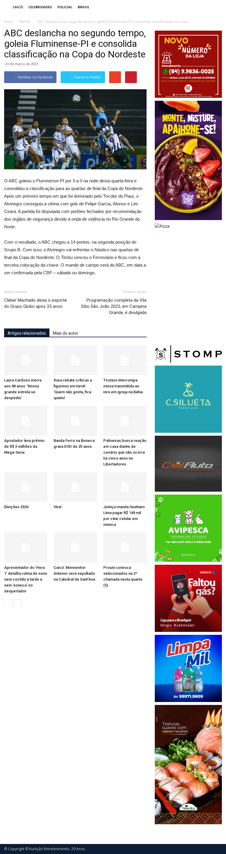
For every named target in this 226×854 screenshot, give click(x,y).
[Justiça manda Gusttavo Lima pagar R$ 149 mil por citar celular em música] (125, 487)
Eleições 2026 (16, 507)
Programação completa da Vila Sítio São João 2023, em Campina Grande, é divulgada (114, 306)
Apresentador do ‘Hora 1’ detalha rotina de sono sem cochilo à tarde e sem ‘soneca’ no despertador (25, 579)
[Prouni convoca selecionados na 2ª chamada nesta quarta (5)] (125, 547)
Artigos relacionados (27, 333)
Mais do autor (65, 333)
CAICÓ (18, 7)
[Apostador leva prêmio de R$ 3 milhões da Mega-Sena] (25, 421)
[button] (215, 7)
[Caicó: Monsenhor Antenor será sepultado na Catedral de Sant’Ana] (75, 547)
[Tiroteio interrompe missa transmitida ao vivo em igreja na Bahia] (125, 360)
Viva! (58, 507)
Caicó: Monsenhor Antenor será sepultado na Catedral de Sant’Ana (74, 573)
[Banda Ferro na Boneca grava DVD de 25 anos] (75, 421)
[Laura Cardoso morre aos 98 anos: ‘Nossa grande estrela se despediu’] (25, 360)
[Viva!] (75, 487)
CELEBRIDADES (40, 7)
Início (8, 21)
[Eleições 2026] (25, 487)
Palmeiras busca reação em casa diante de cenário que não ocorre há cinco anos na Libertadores (124, 452)
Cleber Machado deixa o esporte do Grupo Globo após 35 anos (35, 303)
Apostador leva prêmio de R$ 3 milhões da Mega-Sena (24, 446)
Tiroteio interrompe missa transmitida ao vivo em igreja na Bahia (123, 386)
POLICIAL (64, 7)
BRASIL (83, 7)
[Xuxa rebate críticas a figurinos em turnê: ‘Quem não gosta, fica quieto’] (75, 360)
